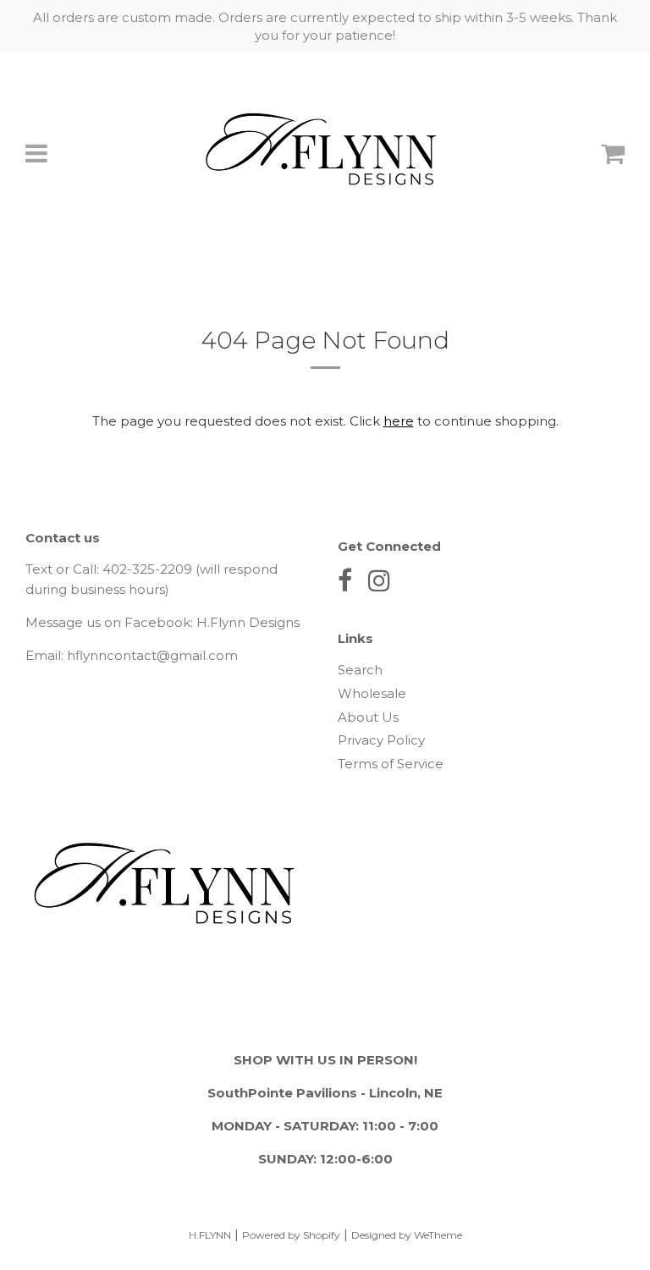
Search (360, 670)
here (398, 421)
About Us (368, 717)
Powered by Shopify (291, 1235)
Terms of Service (390, 764)
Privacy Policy (381, 740)
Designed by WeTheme (406, 1235)
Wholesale (372, 693)
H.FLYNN (210, 1235)
